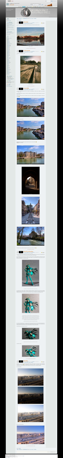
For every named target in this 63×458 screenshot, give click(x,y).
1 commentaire (25, 23)
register (13, 4)
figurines (30, 358)
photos (28, 48)
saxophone (8, 69)
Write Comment (30, 23)
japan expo (8, 57)
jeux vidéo (8, 58)
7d (7, 37)
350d (7, 39)
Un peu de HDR (26, 88)
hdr (7, 56)
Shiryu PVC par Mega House (28, 251)
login (11, 4)
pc (7, 66)
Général (8, 34)
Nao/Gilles (10, 25)
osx (7, 64)
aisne (7, 40)
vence (8, 74)
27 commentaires (25, 362)
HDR (34, 48)
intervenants (11, 79)
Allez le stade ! (25, 21)
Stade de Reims (32, 48)
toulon (8, 73)
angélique (8, 42)
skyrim (8, 71)
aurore (8, 44)
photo (7, 67)
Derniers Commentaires (9, 86)
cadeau (8, 46)
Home (8, 19)
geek (7, 53)
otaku (7, 65)
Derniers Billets (8, 85)
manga (8, 60)
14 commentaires (25, 89)
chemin (8, 48)
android (8, 41)
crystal (8, 50)
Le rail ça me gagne (26, 50)
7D (29, 48)
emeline (8, 51)
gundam (8, 55)
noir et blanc (8, 62)
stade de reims (8, 72)
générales (13, 78)
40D (30, 249)
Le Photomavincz (53, 17)
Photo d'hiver (25, 360)
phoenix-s (32, 18)
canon (32, 249)
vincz (9, 23)
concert (8, 49)
